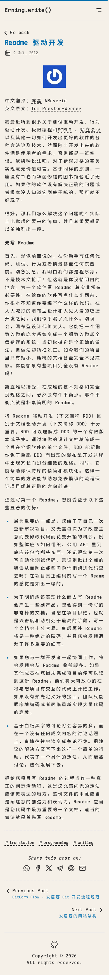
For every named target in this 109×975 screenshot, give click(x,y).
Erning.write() (27, 10)
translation (22, 842)
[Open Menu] (99, 10)
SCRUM (65, 130)
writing (85, 842)
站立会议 (90, 130)
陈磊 (36, 101)
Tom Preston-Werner (56, 109)
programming (56, 842)
